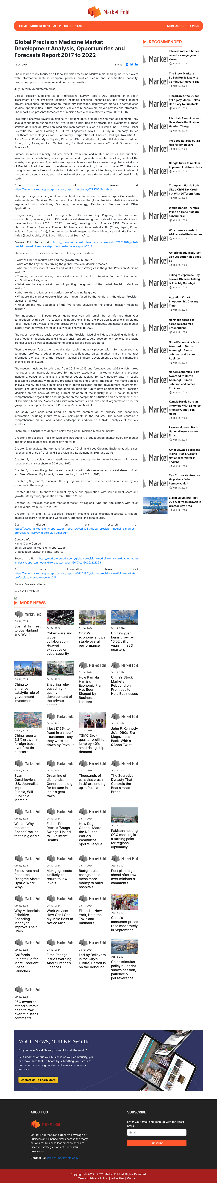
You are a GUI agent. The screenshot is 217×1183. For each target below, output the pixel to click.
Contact (132, 1178)
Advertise (117, 1178)
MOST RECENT (40, 26)
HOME (23, 26)
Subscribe (157, 1143)
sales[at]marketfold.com (62, 1158)
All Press (60, 26)
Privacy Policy (99, 1178)
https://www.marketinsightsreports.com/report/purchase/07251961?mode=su (64, 189)
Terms (82, 1178)
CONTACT (77, 26)
